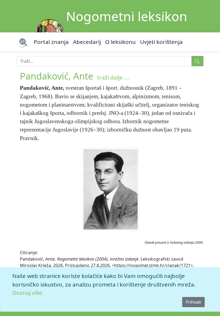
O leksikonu (120, 42)
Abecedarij (87, 42)
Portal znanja (51, 42)
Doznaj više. (28, 292)
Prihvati (193, 302)
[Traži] (197, 61)
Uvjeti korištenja (161, 42)
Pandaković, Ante (56, 76)
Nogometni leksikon (126, 16)
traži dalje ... (113, 77)
